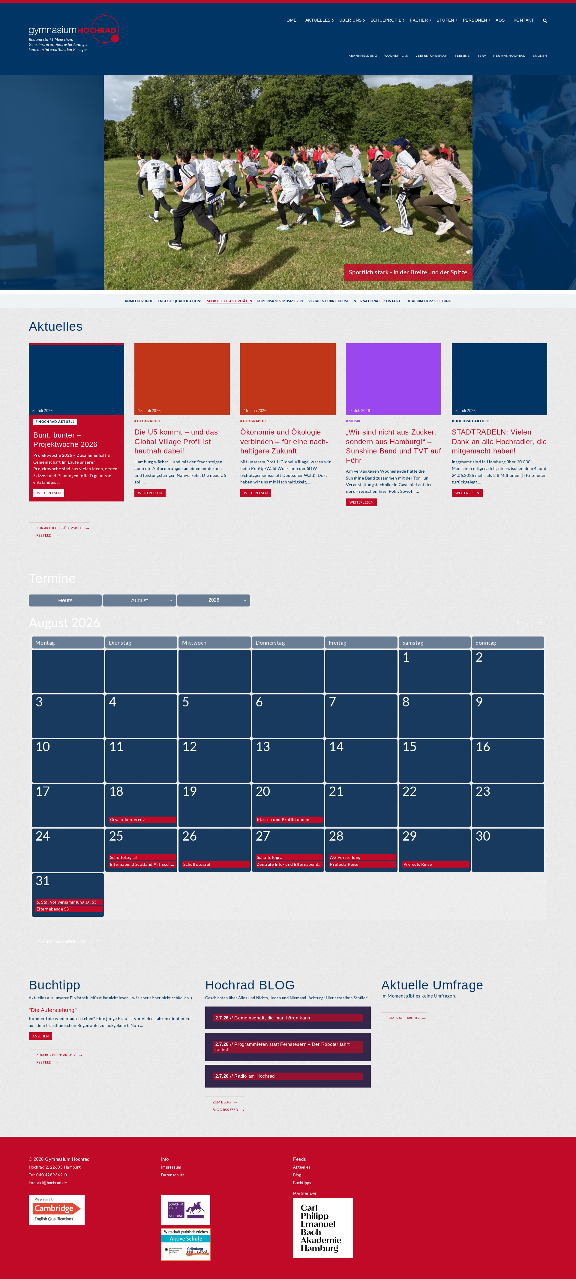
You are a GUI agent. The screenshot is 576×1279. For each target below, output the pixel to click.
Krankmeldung (363, 55)
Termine (462, 55)
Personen (475, 20)
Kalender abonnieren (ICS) (60, 941)
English (540, 55)
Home (290, 20)
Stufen (445, 20)
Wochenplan (396, 55)
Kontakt (524, 20)
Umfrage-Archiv (404, 1018)
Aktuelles (318, 20)
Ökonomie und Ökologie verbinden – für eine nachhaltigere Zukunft (284, 441)
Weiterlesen (49, 493)
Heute (65, 600)
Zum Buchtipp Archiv (56, 1055)
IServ (481, 55)
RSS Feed (44, 535)
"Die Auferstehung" (52, 1010)
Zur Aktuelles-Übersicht (59, 528)
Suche (542, 20)
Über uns (350, 20)
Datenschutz (172, 1174)
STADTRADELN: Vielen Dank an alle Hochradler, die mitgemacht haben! (499, 441)
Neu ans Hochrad (509, 55)
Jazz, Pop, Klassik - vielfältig (429, 271)
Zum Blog (222, 1102)
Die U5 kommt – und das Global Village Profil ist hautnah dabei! (176, 441)
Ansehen (40, 1036)
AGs (500, 20)
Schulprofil (385, 20)
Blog (297, 1174)
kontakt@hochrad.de (48, 1182)
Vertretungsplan (432, 55)
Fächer (419, 20)
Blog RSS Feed (225, 1110)
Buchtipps (302, 1182)
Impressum (171, 1167)
